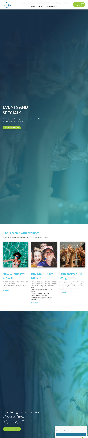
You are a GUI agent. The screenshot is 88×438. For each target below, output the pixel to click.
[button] (79, 4)
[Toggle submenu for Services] (33, 3)
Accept (71, 434)
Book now (6, 290)
